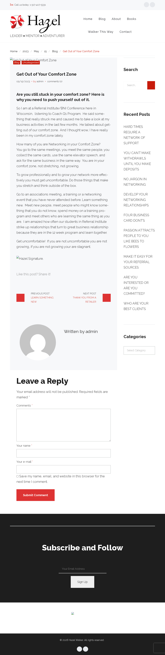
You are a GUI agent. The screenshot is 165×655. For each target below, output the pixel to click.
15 (45, 51)
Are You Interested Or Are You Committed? (136, 285)
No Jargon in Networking (135, 181)
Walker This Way (100, 31)
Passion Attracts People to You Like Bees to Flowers (139, 238)
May (36, 51)
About (116, 19)
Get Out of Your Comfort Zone (46, 74)
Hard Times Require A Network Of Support (134, 135)
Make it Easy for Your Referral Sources (138, 262)
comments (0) (54, 81)
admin (40, 81)
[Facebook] (146, 4)
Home (87, 19)
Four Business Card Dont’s (136, 217)
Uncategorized (30, 62)
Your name (24, 445)
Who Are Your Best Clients (136, 306)
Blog (102, 19)
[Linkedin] (152, 4)
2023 (26, 51)
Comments (24, 405)
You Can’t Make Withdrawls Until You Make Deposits (137, 161)
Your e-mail (24, 461)
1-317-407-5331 (38, 4)
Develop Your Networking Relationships (136, 199)
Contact (126, 31)
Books (131, 19)
